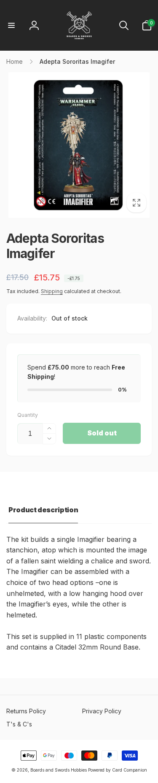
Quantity (27, 415)
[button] (11, 25)
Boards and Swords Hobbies (58, 769)
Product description (43, 510)
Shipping (52, 291)
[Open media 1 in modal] (79, 145)
